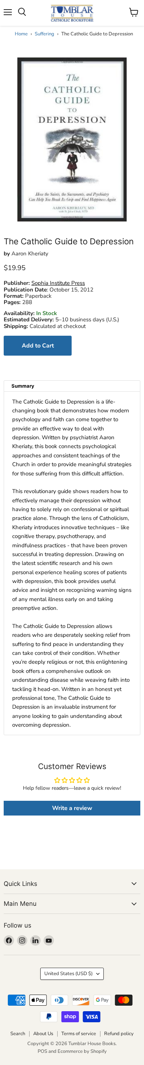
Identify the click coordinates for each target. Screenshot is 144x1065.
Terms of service (78, 1033)
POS (42, 1051)
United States (68, 973)
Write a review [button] (72, 808)
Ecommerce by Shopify (82, 1051)
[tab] (72, 386)
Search (17, 1033)
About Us (43, 1033)
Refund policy (119, 1033)
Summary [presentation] (22, 386)
